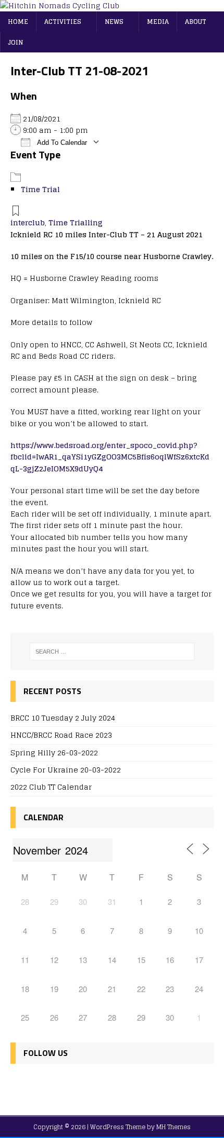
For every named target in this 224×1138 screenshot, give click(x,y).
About (195, 21)
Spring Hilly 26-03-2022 (54, 752)
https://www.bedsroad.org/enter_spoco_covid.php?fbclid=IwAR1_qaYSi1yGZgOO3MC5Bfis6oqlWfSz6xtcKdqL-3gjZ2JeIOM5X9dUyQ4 (109, 457)
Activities (62, 21)
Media (158, 21)
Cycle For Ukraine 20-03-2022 (65, 769)
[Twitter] (43, 1083)
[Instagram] (65, 1083)
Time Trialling (75, 222)
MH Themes (173, 1126)
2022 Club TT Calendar (51, 786)
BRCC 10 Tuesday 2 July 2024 (62, 717)
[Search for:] (112, 651)
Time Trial (40, 189)
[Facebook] (21, 1083)
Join (15, 42)
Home (18, 21)
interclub (27, 222)
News (114, 21)
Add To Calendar (61, 142)
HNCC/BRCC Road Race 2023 (61, 734)
